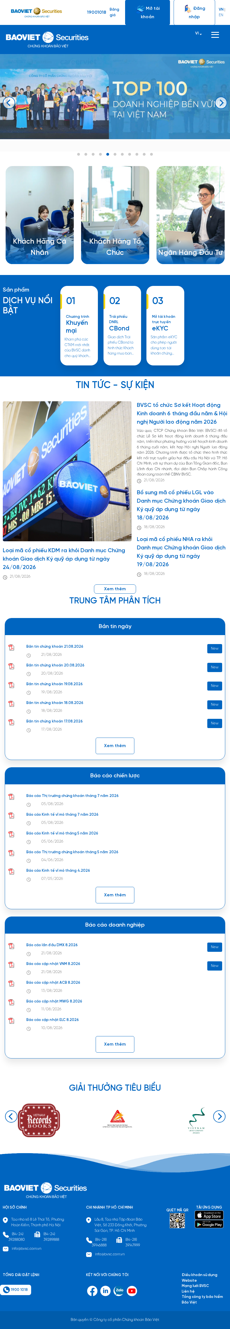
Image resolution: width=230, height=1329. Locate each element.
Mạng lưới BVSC (195, 1286)
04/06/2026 (52, 860)
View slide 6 (115, 154)
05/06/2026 (52, 842)
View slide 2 (85, 154)
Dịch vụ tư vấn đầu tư (106, 253)
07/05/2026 (52, 879)
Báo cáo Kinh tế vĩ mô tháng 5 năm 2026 (62, 833)
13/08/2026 (51, 991)
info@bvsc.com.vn (27, 1249)
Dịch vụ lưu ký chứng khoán (35, 259)
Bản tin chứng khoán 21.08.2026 (54, 647)
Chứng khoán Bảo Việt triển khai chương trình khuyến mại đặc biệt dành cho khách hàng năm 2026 (79, 365)
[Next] (221, 103)
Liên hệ (171, 248)
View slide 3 (93, 154)
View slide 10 (144, 154)
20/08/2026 (52, 674)
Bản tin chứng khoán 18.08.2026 (54, 703)
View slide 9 (136, 154)
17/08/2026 (51, 730)
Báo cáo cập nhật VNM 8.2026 (53, 964)
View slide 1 (78, 154)
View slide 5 (107, 154)
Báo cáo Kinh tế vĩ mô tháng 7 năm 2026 (62, 815)
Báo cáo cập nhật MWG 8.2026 (54, 1001)
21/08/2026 (20, 577)
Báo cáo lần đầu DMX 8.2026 (52, 945)
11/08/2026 (51, 1009)
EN (221, 15)
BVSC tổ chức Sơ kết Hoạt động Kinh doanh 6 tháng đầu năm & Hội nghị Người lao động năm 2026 (182, 413)
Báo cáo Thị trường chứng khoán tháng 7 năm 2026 (72, 796)
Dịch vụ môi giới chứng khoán (37, 253)
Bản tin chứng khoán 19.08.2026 (54, 684)
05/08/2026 (52, 804)
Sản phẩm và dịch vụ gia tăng (113, 248)
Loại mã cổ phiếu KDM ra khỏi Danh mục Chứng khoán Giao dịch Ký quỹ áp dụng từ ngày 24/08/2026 (64, 559)
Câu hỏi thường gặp (182, 242)
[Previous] (9, 103)
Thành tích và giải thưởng (186, 237)
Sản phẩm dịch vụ (180, 231)
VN (221, 9)
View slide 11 (151, 154)
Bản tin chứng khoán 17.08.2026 (54, 721)
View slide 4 (100, 154)
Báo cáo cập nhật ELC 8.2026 (52, 1020)
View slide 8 (129, 154)
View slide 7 (122, 154)
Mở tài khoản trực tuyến (163, 319)
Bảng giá (114, 12)
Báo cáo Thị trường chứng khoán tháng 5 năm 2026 (72, 852)
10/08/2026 (52, 1028)
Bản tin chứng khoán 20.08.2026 (55, 665)
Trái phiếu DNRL (118, 319)
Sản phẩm (16, 290)
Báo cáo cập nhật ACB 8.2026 (53, 983)
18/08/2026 (154, 527)
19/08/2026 (51, 692)
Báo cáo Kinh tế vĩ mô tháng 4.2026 (58, 871)
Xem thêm (117, 365)
